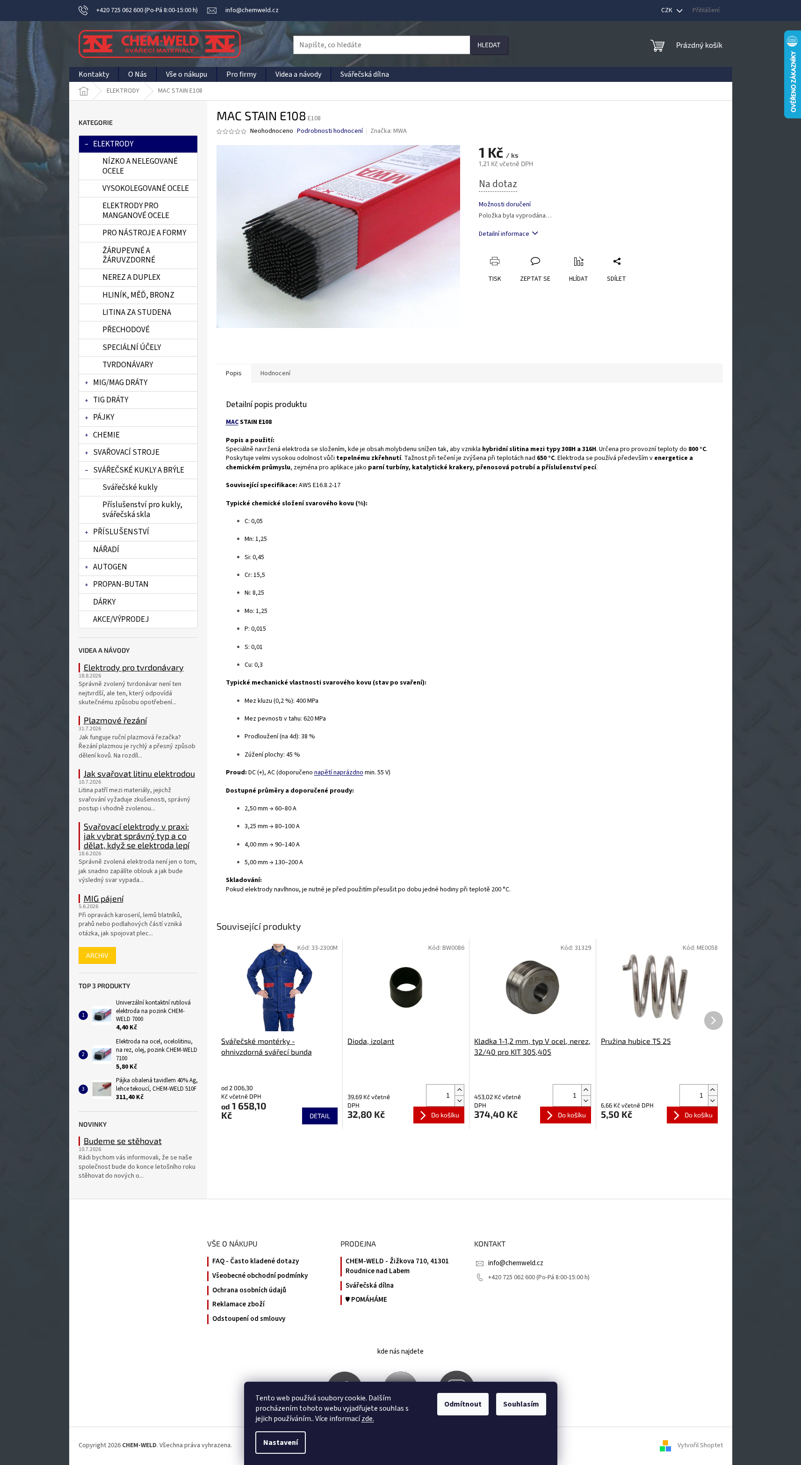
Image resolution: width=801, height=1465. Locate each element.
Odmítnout (463, 1404)
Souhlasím (521, 1404)
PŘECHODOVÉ (126, 329)
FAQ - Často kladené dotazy (255, 1261)
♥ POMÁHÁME (366, 1300)
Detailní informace (504, 234)
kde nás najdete (400, 1351)
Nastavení (280, 1442)
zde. (367, 1419)
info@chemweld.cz (515, 1263)
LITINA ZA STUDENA (136, 312)
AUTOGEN (110, 567)
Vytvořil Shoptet (700, 1445)
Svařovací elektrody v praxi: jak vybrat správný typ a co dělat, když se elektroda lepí (136, 836)
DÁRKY (104, 602)
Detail (320, 1116)
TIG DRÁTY (110, 400)
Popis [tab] (234, 373)
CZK (667, 10)
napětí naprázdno (338, 772)
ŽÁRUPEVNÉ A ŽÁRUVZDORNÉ (128, 255)
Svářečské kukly (130, 487)
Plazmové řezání (115, 720)
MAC (232, 422)
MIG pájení (103, 899)
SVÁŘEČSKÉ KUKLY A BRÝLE (138, 470)
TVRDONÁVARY (127, 365)
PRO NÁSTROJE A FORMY (144, 233)
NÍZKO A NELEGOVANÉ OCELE (140, 166)
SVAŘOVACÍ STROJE (126, 452)
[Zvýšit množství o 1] (459, 1090)
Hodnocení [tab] (275, 373)
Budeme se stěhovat (123, 1141)
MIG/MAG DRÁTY (120, 382)
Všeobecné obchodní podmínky (260, 1276)
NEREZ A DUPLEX (131, 277)
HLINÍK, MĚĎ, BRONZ (138, 295)
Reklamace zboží (238, 1304)
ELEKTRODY (113, 144)
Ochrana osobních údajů (249, 1290)
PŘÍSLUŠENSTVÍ (121, 532)
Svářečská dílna (370, 1285)
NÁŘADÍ (106, 549)
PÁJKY (103, 417)
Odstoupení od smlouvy (248, 1319)
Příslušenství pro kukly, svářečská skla (142, 509)
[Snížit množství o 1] (459, 1100)
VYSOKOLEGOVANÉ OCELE (145, 188)
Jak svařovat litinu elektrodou (139, 774)
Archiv (97, 955)
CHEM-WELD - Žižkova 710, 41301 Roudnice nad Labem (397, 1266)
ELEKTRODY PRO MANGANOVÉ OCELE (135, 210)
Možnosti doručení (505, 204)
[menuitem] (93, 74)
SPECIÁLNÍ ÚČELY (131, 347)
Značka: (388, 131)
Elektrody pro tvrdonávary (134, 667)
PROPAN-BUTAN (121, 584)
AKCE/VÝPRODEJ (121, 619)
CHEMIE (106, 435)
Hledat (488, 45)
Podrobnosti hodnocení (330, 131)
